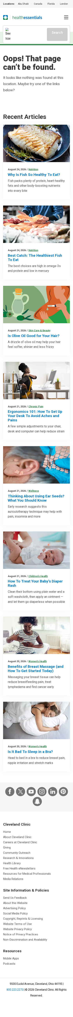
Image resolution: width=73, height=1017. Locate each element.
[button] (66, 17)
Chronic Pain (35, 406)
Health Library (12, 863)
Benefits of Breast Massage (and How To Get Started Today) (35, 668)
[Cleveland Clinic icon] (5, 17)
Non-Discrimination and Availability (25, 939)
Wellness (33, 490)
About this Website (15, 903)
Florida (51, 4)
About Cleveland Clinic (17, 837)
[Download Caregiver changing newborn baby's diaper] (36, 550)
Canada (38, 4)
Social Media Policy (15, 913)
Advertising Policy (14, 908)
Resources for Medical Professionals (27, 873)
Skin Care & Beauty (39, 330)
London (64, 4)
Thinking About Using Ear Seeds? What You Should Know (36, 498)
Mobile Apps (11, 958)
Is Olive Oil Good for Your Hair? (33, 336)
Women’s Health (37, 661)
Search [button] (57, 32)
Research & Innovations (18, 858)
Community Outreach (16, 853)
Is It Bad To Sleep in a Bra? (30, 751)
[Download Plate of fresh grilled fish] (36, 143)
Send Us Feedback (15, 897)
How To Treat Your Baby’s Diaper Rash (35, 583)
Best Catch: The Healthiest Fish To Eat (35, 257)
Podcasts (9, 963)
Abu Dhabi (23, 4)
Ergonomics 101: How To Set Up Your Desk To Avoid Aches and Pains (35, 415)
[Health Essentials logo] (27, 17)
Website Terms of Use (17, 924)
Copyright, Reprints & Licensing (23, 918)
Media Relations (13, 879)
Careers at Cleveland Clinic (20, 842)
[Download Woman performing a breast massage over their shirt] (36, 635)
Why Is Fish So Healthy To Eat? (34, 174)
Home (7, 832)
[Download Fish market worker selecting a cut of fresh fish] (36, 224)
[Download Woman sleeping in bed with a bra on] (36, 720)
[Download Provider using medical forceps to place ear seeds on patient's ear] (36, 465)
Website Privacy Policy (17, 929)
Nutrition (33, 169)
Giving (7, 847)
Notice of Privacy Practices (20, 934)
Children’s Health (38, 576)
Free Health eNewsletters (19, 868)
